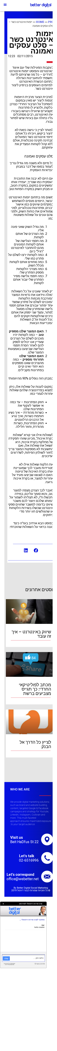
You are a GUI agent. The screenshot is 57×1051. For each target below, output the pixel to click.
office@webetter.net (23, 879)
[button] (5, 4)
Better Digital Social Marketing (32, 887)
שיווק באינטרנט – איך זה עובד (31, 634)
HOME (40, 22)
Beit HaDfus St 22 (24, 842)
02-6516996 (29, 860)
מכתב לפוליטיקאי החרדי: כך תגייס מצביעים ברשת (35, 689)
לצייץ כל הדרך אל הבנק (35, 744)
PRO (50, 22)
